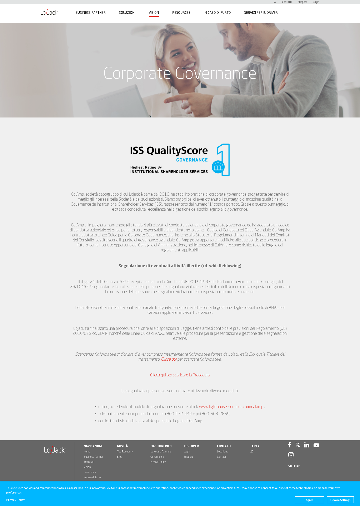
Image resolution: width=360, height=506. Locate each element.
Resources (181, 12)
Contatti (287, 2)
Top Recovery (125, 451)
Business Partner (91, 12)
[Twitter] (297, 445)
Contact (221, 457)
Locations (222, 451)
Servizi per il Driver (261, 12)
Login (316, 2)
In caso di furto (217, 12)
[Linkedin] (306, 445)
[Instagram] (291, 455)
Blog (119, 457)
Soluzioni (127, 12)
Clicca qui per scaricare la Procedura (180, 375)
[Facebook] (289, 445)
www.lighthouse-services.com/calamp (231, 407)
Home (87, 451)
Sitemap (294, 466)
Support (302, 2)
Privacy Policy (158, 462)
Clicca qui (168, 359)
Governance (157, 457)
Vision (154, 12)
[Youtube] (316, 445)
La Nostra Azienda (160, 451)
